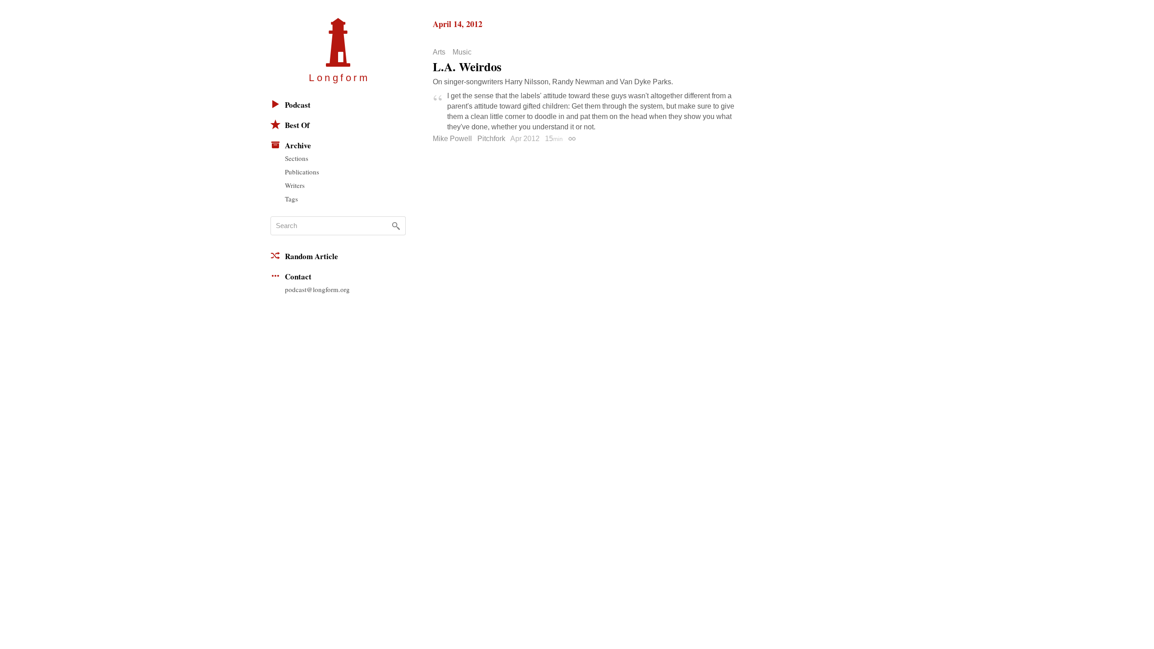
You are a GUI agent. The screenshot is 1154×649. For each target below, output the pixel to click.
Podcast (298, 104)
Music (462, 52)
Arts (439, 52)
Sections (296, 158)
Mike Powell (452, 138)
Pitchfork (491, 138)
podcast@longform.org (317, 289)
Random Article (311, 256)
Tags (291, 198)
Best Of (297, 125)
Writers (295, 185)
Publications (302, 171)
